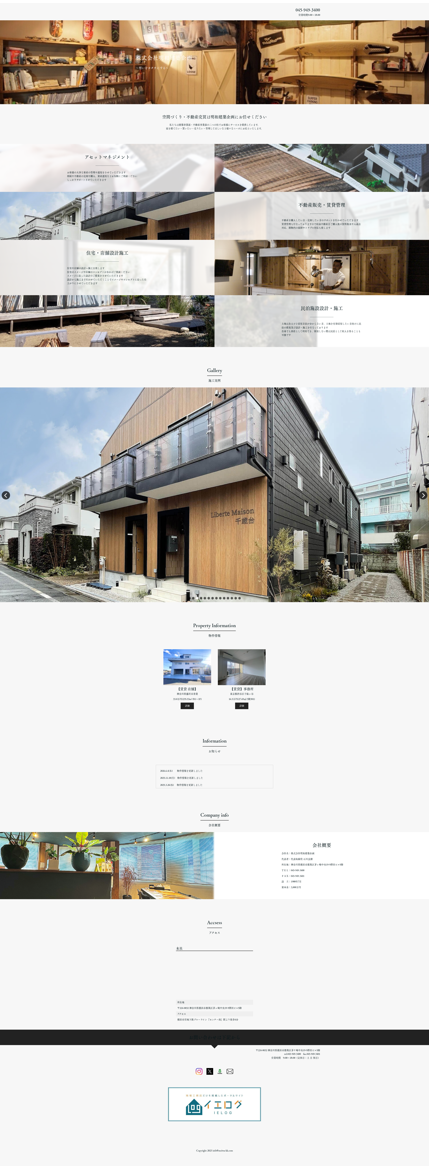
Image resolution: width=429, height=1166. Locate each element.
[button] (189, 598)
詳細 (187, 706)
